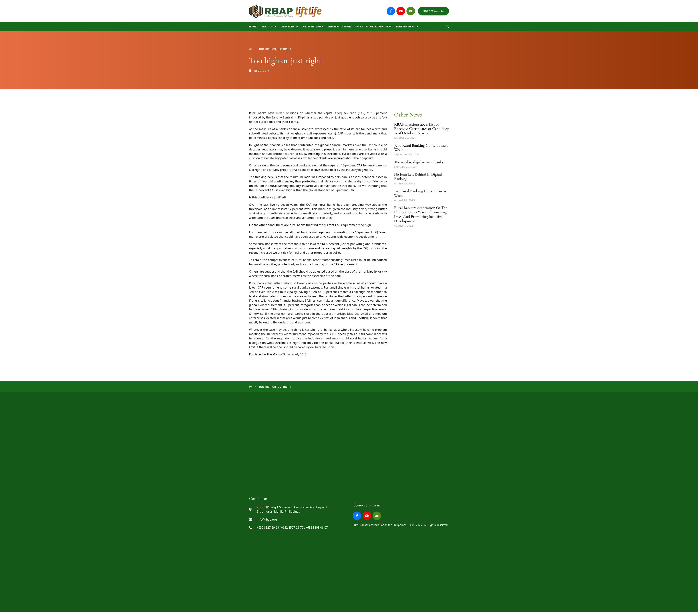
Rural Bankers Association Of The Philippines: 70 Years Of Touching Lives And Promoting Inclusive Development (420, 214)
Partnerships (405, 26)
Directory (287, 26)
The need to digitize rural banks (418, 162)
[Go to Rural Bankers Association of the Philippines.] (250, 49)
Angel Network (312, 26)
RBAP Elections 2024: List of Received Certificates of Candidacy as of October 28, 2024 (421, 128)
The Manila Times (279, 354)
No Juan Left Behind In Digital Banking (418, 176)
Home (252, 26)
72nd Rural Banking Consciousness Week (421, 147)
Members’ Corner (339, 26)
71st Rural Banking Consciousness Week (420, 193)
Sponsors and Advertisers (373, 26)
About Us (267, 26)
